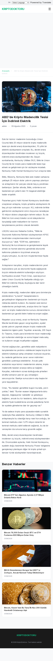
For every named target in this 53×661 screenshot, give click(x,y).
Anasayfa (5, 71)
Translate (46, 2)
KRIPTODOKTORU (13, 9)
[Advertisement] (26, 40)
